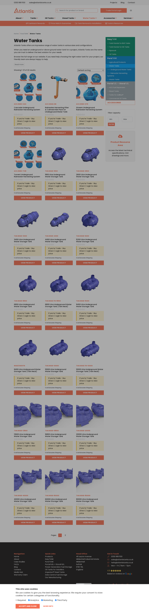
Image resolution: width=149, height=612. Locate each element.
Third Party (62, 600)
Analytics (34, 600)
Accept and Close (28, 606)
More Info (48, 606)
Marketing (48, 600)
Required (21, 600)
